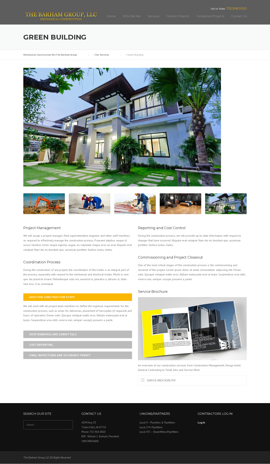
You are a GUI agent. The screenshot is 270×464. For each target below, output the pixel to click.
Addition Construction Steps (52, 297)
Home (111, 16)
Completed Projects (210, 16)
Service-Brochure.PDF (161, 380)
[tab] (77, 297)
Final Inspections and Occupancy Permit (60, 355)
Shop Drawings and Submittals (53, 334)
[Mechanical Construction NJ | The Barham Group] (60, 16)
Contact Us (239, 16)
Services (153, 16)
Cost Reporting (41, 345)
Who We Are (132, 16)
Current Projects (177, 16)
